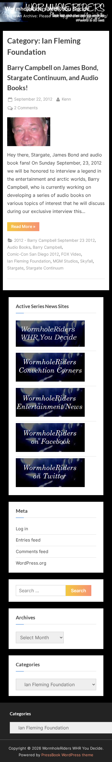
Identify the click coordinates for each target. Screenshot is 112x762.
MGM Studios (65, 261)
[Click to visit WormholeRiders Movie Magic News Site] (50, 345)
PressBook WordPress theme (67, 755)
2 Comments (26, 108)
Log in (22, 528)
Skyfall (86, 261)
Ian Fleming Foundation (29, 261)
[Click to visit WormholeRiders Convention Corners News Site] (50, 380)
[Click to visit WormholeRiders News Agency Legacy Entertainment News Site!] (50, 415)
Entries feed (28, 540)
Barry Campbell (47, 247)
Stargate (15, 268)
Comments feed (32, 551)
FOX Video (71, 254)
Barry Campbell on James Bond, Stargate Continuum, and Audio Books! (52, 77)
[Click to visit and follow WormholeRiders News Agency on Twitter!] (50, 485)
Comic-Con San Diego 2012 (33, 254)
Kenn (66, 99)
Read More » (25, 227)
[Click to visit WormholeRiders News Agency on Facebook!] (50, 450)
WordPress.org (31, 563)
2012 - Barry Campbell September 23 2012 (54, 240)
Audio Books (18, 247)
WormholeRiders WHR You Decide (47, 8)
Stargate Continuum (44, 268)
